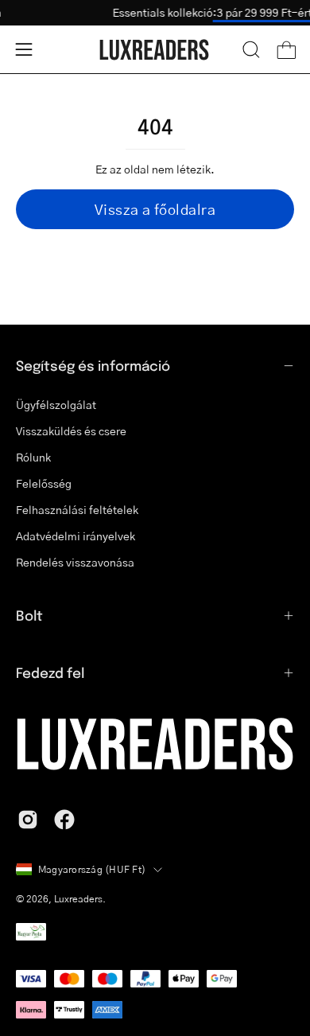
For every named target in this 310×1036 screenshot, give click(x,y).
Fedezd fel (50, 672)
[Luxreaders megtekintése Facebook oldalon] (64, 820)
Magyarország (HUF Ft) (91, 869)
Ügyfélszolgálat (56, 404)
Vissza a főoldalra (155, 209)
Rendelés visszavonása (75, 562)
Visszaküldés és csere (71, 430)
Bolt (29, 615)
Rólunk (33, 457)
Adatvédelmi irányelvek (75, 535)
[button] (251, 49)
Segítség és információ (93, 365)
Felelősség (44, 483)
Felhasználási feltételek (77, 509)
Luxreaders (78, 899)
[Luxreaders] (155, 49)
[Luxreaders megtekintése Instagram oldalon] (28, 820)
